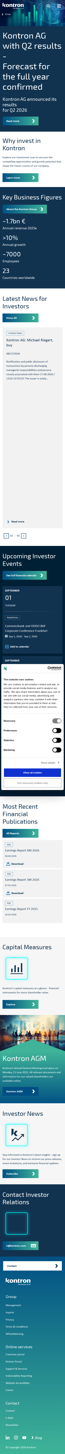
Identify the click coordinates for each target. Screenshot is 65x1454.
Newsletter (12, 1425)
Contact (10, 1410)
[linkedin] (7, 1437)
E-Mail (9, 1418)
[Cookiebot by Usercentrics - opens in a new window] (47, 668)
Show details (48, 762)
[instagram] (16, 1437)
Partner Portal (14, 1361)
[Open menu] (59, 6)
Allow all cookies (32, 772)
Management (13, 1305)
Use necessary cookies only (32, 782)
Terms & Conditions (17, 1326)
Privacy (10, 1319)
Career (9, 1390)
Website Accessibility (18, 1383)
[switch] (56, 730)
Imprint (10, 1312)
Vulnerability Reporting (19, 1375)
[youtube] (24, 1437)
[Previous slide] (6, 535)
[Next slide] (23, 535)
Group (11, 1296)
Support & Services (16, 1368)
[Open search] (48, 6)
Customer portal (15, 1354)
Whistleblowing (14, 1334)
